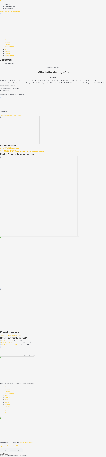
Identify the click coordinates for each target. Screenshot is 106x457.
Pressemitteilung (15, 11)
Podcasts (7, 44)
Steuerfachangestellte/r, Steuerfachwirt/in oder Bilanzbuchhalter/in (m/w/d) (22, 151)
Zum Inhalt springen (5, 1)
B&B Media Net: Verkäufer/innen (9, 148)
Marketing (7, 11)
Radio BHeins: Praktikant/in (8, 150)
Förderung (7, 395)
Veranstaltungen (9, 46)
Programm (7, 42)
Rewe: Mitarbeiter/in (6, 147)
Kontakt (2, 11)
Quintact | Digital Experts (26, 442)
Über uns (7, 40)
